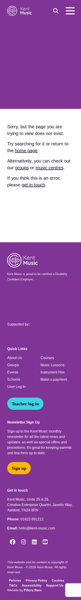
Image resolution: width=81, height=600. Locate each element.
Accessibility (32, 585)
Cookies (58, 580)
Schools (13, 379)
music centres (49, 167)
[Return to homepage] (20, 11)
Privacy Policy (36, 580)
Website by (24, 590)
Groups (13, 365)
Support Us (54, 585)
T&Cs (13, 585)
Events (12, 372)
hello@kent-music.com (37, 528)
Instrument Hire (52, 372)
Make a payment (53, 379)
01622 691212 (32, 519)
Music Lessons (52, 365)
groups (22, 167)
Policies (15, 580)
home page (26, 150)
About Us (14, 358)
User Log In (16, 387)
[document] (40, 129)
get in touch (33, 184)
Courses (47, 358)
